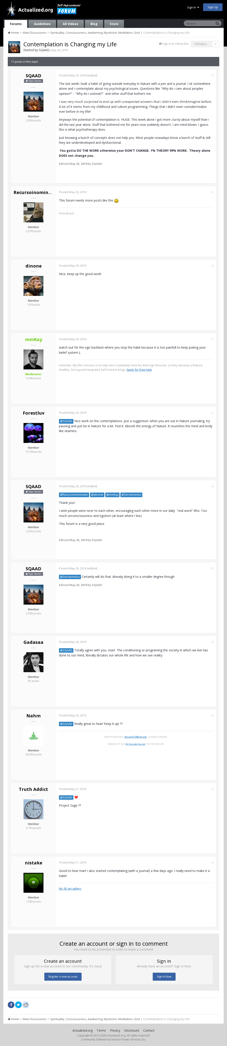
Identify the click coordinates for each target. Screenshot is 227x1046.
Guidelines (42, 24)
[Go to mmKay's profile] (33, 359)
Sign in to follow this (175, 44)
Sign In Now (164, 976)
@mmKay (112, 495)
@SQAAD (66, 421)
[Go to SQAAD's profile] (14, 47)
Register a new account (63, 976)
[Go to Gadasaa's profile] (33, 662)
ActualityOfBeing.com (136, 736)
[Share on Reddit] (25, 1004)
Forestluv (33, 413)
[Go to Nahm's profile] (33, 736)
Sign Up (213, 7)
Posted (72, 75)
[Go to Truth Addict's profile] (33, 809)
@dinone (97, 495)
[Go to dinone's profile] (33, 286)
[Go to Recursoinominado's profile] (33, 212)
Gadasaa (33, 642)
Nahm (33, 716)
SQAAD (44, 50)
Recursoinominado (35, 192)
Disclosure (131, 1030)
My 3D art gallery (70, 889)
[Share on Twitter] (18, 1004)
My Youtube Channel (135, 744)
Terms (101, 1030)
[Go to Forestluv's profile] (33, 433)
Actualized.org (82, 1030)
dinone (33, 266)
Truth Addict (33, 789)
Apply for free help (139, 370)
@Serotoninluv (131, 495)
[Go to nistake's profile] (33, 883)
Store (114, 24)
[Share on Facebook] (11, 1004)
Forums (16, 24)
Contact (149, 1030)
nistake (33, 863)
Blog (94, 24)
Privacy (115, 1030)
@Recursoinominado (74, 495)
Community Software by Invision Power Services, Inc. (113, 1039)
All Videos (70, 24)
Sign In (192, 7)
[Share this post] (212, 75)
